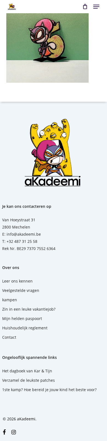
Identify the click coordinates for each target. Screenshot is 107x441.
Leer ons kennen (17, 281)
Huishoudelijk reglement (24, 327)
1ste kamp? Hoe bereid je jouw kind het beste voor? (49, 389)
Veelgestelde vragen (20, 290)
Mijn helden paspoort (22, 318)
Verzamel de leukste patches (28, 380)
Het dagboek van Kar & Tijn (27, 370)
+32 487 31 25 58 (22, 241)
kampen (9, 299)
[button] (96, 6)
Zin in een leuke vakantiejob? (28, 309)
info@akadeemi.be (24, 234)
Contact (9, 337)
